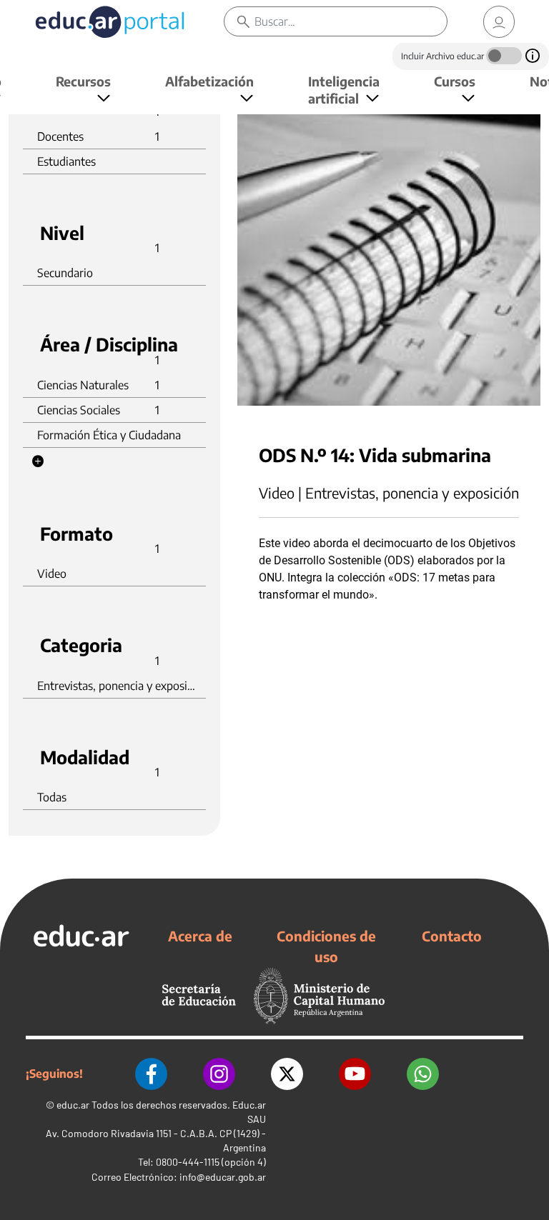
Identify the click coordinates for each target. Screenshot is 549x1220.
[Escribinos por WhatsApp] (423, 1074)
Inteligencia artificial (344, 89)
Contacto (452, 935)
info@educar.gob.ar (222, 1177)
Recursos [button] (83, 81)
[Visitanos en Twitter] (287, 1074)
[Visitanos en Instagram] (219, 1074)
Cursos (454, 81)
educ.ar (72, 1105)
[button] (38, 461)
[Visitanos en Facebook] (151, 1074)
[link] (499, 22)
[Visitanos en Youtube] (355, 1074)
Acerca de (200, 935)
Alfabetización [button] (209, 81)
